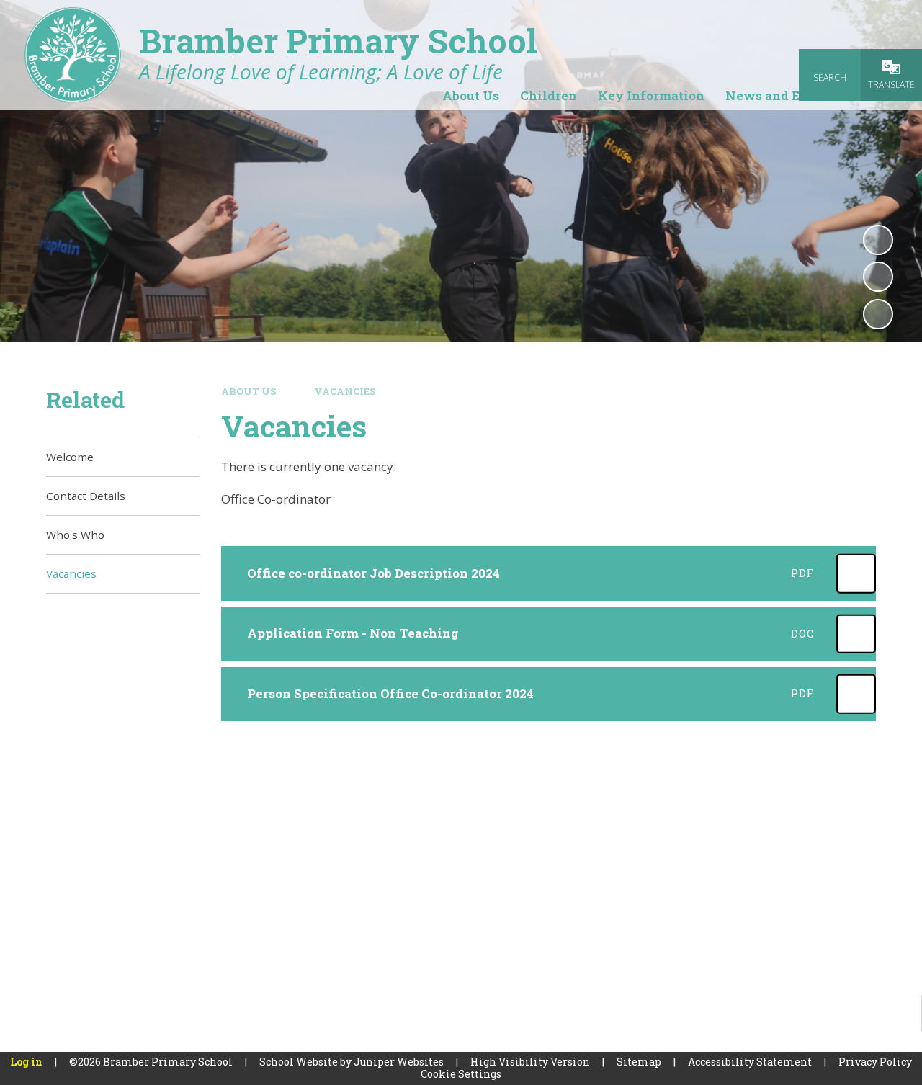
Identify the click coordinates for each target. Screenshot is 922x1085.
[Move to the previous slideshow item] (878, 277)
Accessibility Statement (750, 1061)
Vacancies (345, 391)
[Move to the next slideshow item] (878, 314)
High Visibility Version (530, 1061)
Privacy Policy (875, 1061)
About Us (249, 391)
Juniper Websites (399, 1061)
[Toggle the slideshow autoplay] (878, 240)
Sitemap (639, 1061)
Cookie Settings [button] (461, 1074)
